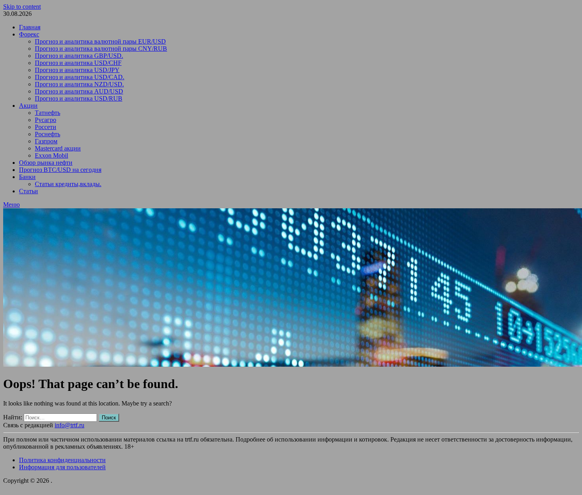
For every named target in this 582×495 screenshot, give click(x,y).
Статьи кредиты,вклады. (68, 184)
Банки (27, 176)
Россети (45, 127)
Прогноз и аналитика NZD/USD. (79, 84)
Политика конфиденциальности (62, 460)
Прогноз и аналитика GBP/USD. (79, 55)
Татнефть (47, 112)
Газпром (46, 141)
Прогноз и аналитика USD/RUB (78, 98)
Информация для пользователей (62, 467)
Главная (29, 27)
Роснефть (47, 134)
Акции (28, 105)
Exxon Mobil (51, 155)
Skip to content (22, 6)
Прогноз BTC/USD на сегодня (60, 169)
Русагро (45, 119)
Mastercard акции (58, 148)
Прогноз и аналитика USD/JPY (77, 70)
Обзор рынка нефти (45, 162)
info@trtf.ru (69, 425)
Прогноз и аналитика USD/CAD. (79, 77)
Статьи (28, 191)
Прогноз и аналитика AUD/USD (79, 91)
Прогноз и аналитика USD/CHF (78, 62)
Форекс (29, 34)
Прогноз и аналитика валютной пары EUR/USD (100, 41)
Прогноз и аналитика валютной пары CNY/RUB (101, 48)
